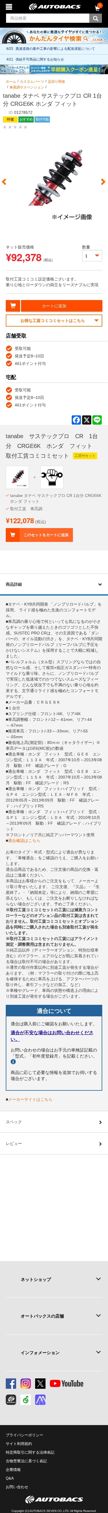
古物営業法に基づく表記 (26, 1461)
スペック (14, 1122)
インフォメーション (40, 1352)
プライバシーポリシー (24, 1435)
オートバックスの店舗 (42, 1316)
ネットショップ (36, 1279)
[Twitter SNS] (40, 1383)
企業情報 (13, 1469)
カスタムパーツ (32, 82)
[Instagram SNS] (25, 1383)
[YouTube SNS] (66, 1383)
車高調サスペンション (27, 87)
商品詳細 (14, 584)
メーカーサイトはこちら (30, 1099)
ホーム (11, 82)
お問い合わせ (17, 1487)
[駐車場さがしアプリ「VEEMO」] (25, 1400)
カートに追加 (54, 306)
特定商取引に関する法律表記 (30, 1452)
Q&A (10, 1478)
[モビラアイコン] (40, 1400)
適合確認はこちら (24, 840)
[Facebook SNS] (11, 1383)
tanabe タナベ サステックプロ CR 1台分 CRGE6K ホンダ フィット (55, 498)
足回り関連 (56, 82)
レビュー (14, 1143)
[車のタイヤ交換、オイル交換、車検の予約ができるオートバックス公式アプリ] (11, 1400)
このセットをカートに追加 (46, 535)
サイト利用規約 (19, 1444)
